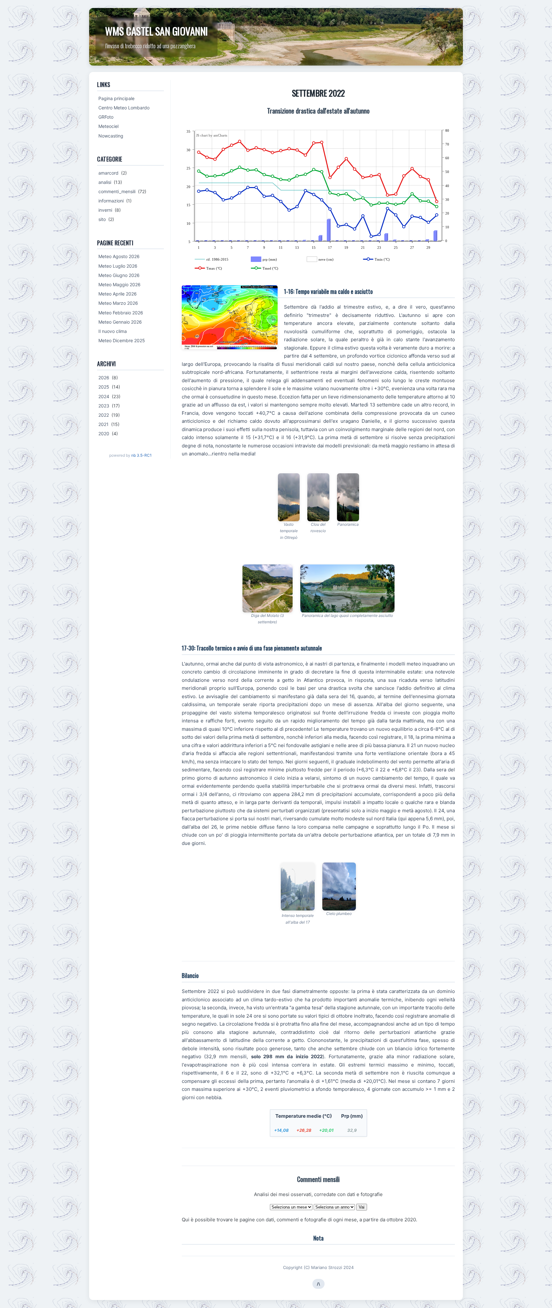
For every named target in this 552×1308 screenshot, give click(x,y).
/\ (318, 1283)
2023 (103, 405)
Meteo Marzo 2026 (118, 303)
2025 (103, 387)
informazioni (111, 200)
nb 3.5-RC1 (141, 455)
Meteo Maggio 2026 (119, 284)
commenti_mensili (116, 191)
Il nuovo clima (112, 331)
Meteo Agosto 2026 (119, 256)
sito (102, 219)
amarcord (108, 173)
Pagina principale (116, 98)
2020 (103, 433)
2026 (103, 377)
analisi (104, 182)
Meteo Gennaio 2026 (120, 322)
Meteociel (108, 126)
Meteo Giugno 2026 (119, 275)
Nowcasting (110, 135)
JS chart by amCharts (211, 135)
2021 (103, 424)
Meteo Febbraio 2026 (120, 312)
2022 (103, 415)
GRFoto (105, 117)
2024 (103, 396)
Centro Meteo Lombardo (124, 107)
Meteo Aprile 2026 (117, 293)
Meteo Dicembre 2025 (121, 340)
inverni (105, 210)
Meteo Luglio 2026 (117, 266)
